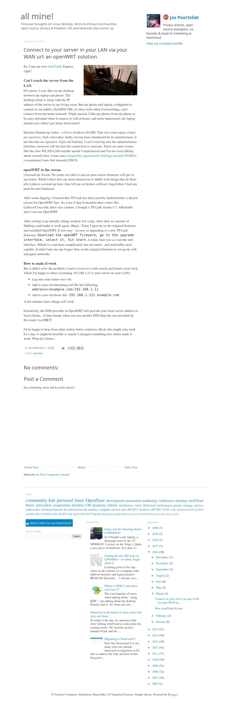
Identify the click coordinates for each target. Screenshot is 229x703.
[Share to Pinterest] (82, 348)
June (159, 581)
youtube (30, 514)
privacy (198, 505)
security (175, 514)
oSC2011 (156, 509)
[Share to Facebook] (79, 348)
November (162, 563)
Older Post (131, 467)
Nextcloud (149, 505)
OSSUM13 (85, 514)
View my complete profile (164, 43)
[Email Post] (62, 348)
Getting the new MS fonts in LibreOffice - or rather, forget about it (122, 559)
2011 (155, 653)
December (162, 557)
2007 (155, 678)
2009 (155, 665)
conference (166, 500)
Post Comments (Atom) (54, 474)
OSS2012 (47, 514)
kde (52, 500)
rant (70, 514)
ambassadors (33, 509)
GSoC (38, 514)
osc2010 (198, 509)
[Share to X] (75, 348)
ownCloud (54, 66)
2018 (155, 540)
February (162, 616)
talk (123, 509)
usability (93, 509)
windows (144, 509)
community (36, 500)
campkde (104, 509)
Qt (85, 509)
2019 (155, 534)
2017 (155, 546)
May (159, 587)
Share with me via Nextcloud (50, 523)
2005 (155, 684)
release (112, 505)
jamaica (110, 514)
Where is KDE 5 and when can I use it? (120, 587)
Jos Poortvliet (184, 17)
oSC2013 (63, 514)
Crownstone (133, 514)
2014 (155, 635)
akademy (99, 505)
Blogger (173, 694)
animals (181, 509)
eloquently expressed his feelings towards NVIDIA (101, 155)
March (160, 593)
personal (38, 353)
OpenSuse (95, 500)
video (173, 509)
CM (88, 505)
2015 (155, 629)
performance (164, 505)
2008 (155, 671)
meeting (181, 500)
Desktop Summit (52, 509)
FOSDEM (144, 514)
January (161, 622)
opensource (121, 514)
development (115, 500)
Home (81, 467)
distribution (126, 505)
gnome (178, 505)
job (55, 514)
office (168, 514)
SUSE (166, 509)
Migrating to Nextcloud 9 (119, 639)
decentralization (73, 509)
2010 (155, 659)
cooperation (61, 505)
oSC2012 (132, 509)
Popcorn (96, 514)
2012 (155, 647)
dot (159, 514)
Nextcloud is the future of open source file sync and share (116, 614)
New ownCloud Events (169, 608)
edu (163, 514)
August (160, 575)
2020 (155, 528)
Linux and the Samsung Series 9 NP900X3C (122, 531)
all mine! (37, 16)
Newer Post (31, 467)
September (163, 569)
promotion (133, 500)
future (30, 505)
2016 (155, 552)
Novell (190, 509)
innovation (43, 505)
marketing (149, 500)
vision (138, 505)
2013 (155, 641)
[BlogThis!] (72, 348)
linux (79, 500)
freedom (78, 505)
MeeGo (153, 514)
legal (75, 514)
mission (115, 509)
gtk (103, 514)
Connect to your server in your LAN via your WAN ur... (177, 600)
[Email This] (69, 348)
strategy (188, 505)
